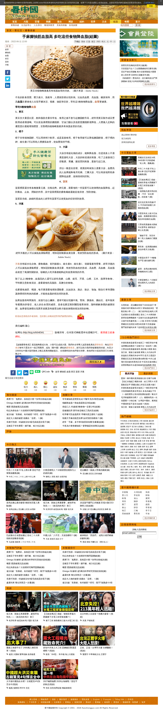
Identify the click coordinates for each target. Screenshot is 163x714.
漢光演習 (136, 424)
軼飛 (124, 498)
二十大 (21, 477)
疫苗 (122, 432)
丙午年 (22, 688)
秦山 (124, 507)
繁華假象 (23, 654)
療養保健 (15, 25)
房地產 (146, 450)
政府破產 (31, 654)
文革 (152, 478)
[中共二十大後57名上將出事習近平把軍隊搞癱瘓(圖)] (23, 449)
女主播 (123, 467)
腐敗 (135, 441)
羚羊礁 (62, 654)
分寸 (61, 539)
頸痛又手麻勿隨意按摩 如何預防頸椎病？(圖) (82, 418)
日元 (137, 450)
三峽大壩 (148, 427)
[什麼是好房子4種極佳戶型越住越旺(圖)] (129, 258)
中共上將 (31, 477)
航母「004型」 (52, 654)
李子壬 (149, 510)
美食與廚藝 (62, 25)
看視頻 (116, 702)
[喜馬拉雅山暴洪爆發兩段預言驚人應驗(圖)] (23, 482)
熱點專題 (126, 130)
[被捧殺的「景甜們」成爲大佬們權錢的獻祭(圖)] (97, 515)
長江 (127, 429)
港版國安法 (144, 429)
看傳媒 (98, 702)
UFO (139, 432)
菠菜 (7, 62)
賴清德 (145, 421)
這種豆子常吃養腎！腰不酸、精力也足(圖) (25, 426)
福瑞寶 (107, 702)
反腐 (139, 441)
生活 (115, 21)
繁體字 (85, 654)
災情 (96, 474)
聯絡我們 (44, 699)
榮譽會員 (99, 345)
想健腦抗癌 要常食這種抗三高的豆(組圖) (80, 410)
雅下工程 (49, 620)
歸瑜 (148, 495)
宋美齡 (146, 472)
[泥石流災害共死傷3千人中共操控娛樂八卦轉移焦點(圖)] (129, 202)
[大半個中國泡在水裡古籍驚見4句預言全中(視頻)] (23, 661)
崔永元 (138, 438)
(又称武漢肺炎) (133, 421)
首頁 (14, 21)
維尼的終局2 (58, 509)
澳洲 (153, 470)
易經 (144, 475)
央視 (128, 467)
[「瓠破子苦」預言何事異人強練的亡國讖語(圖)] (129, 235)
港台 (59, 21)
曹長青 (137, 513)
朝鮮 (122, 447)
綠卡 (134, 470)
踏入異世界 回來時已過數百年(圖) (135, 75)
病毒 (122, 424)
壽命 (148, 478)
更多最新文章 (149, 330)
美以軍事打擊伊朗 (129, 135)
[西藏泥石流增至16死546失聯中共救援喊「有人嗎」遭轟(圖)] (129, 157)
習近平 (128, 427)
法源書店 (58, 702)
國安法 (151, 424)
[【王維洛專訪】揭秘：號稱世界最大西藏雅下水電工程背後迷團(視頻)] (60, 593)
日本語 (130, 699)
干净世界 (33, 702)
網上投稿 (33, 699)
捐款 (54, 699)
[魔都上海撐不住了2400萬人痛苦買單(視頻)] (23, 627)
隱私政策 (85, 699)
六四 (150, 429)
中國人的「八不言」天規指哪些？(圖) (60, 535)
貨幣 (151, 447)
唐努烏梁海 (142, 461)
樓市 (150, 450)
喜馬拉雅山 (13, 509)
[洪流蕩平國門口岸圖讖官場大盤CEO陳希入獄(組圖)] (97, 482)
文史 (104, 21)
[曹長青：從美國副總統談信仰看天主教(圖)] (129, 247)
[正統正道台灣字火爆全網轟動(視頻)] (97, 627)
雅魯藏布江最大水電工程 (64, 620)
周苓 (124, 501)
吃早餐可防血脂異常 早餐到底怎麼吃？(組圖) (82, 414)
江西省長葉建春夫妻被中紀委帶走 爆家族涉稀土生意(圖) (147, 227)
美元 (147, 447)
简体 (83, 42)
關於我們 (63, 699)
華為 (147, 432)
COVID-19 (128, 424)
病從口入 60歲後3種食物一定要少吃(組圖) (81, 407)
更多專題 (151, 146)
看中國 (152, 441)
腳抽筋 (7, 53)
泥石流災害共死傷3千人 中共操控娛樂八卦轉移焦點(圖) (147, 205)
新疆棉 (122, 429)
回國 (126, 470)
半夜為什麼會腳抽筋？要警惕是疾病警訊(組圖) (83, 426)
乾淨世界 (49, 509)
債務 (139, 447)
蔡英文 (140, 452)
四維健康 (126, 513)
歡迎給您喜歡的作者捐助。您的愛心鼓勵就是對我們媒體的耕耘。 (44, 316)
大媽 (154, 452)
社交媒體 (149, 444)
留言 (93, 42)
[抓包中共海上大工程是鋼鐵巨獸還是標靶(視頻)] (60, 627)
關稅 (133, 435)
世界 (93, 21)
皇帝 (134, 475)
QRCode (46, 372)
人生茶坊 (38, 25)
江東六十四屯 (133, 461)
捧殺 (88, 542)
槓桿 (143, 447)
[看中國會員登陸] (139, 34)
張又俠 (70, 509)
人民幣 (122, 450)
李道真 (137, 495)
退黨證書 (78, 702)
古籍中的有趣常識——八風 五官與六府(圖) (139, 321)
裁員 (11, 654)
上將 (26, 477)
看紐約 (88, 702)
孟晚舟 (128, 435)
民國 (122, 472)
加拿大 (126, 447)
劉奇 (126, 475)
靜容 (136, 507)
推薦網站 (21, 702)
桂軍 (126, 472)
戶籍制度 (90, 620)
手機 (130, 478)
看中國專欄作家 (130, 487)
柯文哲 (126, 432)
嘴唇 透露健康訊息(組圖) (17, 407)
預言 (48, 688)
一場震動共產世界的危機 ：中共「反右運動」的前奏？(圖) (147, 194)
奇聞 (126, 21)
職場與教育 (49, 25)
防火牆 (122, 458)
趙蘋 (148, 504)
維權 (127, 458)
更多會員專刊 (149, 84)
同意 (151, 6)
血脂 (7, 56)
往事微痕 (131, 444)
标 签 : (9, 46)
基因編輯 (150, 455)
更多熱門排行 (149, 368)
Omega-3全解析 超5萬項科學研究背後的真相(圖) (28, 403)
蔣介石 (140, 472)
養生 (122, 481)
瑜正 (124, 510)
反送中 (122, 441)
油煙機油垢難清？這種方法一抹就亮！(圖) (139, 346)
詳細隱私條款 (149, 3)
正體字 (103, 654)
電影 (65, 509)
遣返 (152, 467)
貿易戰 (122, 427)
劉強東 (149, 452)
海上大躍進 (70, 654)
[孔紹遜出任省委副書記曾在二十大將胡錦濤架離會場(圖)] (23, 515)
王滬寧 (126, 438)
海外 (143, 470)
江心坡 (130, 464)
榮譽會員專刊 (129, 60)
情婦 (131, 441)
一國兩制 (123, 444)
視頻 (9, 588)
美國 (48, 21)
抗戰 (130, 472)
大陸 (26, 21)
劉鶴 (122, 438)
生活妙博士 (26, 25)
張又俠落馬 (126, 138)
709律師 (133, 458)
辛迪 (148, 513)
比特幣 (128, 450)
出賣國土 (140, 427)
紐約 (82, 21)
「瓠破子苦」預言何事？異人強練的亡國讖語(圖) (147, 238)
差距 (57, 477)
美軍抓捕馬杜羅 (128, 142)
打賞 (88, 42)
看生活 (18, 30)
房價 (122, 455)
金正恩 (151, 432)
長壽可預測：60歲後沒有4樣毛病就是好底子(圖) (28, 422)
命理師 (32, 509)
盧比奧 (151, 421)
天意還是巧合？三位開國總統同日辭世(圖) (139, 68)
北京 (145, 452)
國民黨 (142, 424)
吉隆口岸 (86, 509)
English (96, 699)
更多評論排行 (149, 410)
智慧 (122, 478)
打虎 (143, 441)
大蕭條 (16, 654)
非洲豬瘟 (131, 455)
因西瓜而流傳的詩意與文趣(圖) (134, 65)
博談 (70, 21)
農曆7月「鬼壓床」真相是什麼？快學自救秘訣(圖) (29, 399)
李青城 (149, 507)
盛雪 (136, 504)
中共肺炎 (123, 421)
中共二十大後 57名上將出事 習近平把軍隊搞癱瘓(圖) (147, 171)
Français (107, 699)
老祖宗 (52, 539)
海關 (148, 467)
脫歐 (131, 447)
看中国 (26, 11)
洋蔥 (7, 65)
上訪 (138, 458)
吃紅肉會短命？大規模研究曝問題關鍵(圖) (25, 410)
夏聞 (148, 498)
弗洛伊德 (133, 432)
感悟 (126, 478)
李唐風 (149, 501)
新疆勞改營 (143, 464)
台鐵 (147, 424)
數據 (100, 474)
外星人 (143, 478)
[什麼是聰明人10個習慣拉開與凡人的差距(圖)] (60, 449)
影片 (138, 21)
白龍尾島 (123, 464)
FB (154, 444)
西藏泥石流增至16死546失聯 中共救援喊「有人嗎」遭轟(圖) (146, 160)
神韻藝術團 (45, 702)
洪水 (131, 429)
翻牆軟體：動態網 (130, 702)
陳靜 (136, 501)
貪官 (127, 441)
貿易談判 (152, 435)
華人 (132, 467)
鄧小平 (152, 472)
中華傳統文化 (94, 654)
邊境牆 (138, 435)
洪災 (28, 688)
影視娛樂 (73, 25)
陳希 (106, 509)
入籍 (130, 470)
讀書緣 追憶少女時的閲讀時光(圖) (135, 81)
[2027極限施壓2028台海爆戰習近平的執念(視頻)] (60, 661)
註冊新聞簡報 (129, 524)
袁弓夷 (136, 429)
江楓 (136, 510)
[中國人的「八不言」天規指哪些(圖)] (60, 515)
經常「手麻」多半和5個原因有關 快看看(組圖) (83, 422)
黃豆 (7, 59)
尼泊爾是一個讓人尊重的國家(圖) (95, 470)
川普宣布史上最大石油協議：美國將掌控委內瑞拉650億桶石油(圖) (147, 216)
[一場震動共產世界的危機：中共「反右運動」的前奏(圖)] (129, 191)
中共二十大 (13, 477)
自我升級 (63, 477)
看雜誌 (68, 702)
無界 (143, 702)
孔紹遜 (11, 542)
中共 (143, 432)
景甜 (84, 542)
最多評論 (129, 373)
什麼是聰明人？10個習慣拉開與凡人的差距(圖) (147, 283)
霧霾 (145, 455)
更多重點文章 (149, 291)
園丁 (124, 504)
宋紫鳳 (125, 492)
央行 (135, 447)
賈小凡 (125, 495)
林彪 (122, 475)
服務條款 (74, 699)
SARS (135, 464)
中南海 (143, 438)
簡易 (148, 492)
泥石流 (91, 474)
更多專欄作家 (149, 518)
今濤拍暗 (138, 492)
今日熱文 (12, 444)
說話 (57, 539)
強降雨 (16, 688)
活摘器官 (123, 461)
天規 (47, 539)
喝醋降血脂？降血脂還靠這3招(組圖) (78, 403)
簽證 (122, 470)
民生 (138, 470)
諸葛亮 (138, 475)
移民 (136, 467)
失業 (84, 620)
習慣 (53, 477)
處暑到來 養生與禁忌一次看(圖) (20, 583)
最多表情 (148, 373)
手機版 (77, 42)
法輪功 (143, 458)
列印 (98, 42)
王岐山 (122, 435)
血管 (7, 49)
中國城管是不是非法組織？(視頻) (135, 404)
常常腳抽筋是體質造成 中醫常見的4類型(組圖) (83, 399)
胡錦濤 (17, 542)
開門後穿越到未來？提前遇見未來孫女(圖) (139, 327)
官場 (37, 21)
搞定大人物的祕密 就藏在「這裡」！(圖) (24, 418)
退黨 (154, 429)
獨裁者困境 (67, 688)
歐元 (133, 450)
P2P (141, 455)
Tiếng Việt (119, 699)
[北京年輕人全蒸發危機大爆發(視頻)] (97, 593)
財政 (154, 450)
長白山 (149, 461)
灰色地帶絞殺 (56, 688)
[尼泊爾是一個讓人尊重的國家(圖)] (97, 449)
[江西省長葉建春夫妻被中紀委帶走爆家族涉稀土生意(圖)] (129, 224)
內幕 (148, 438)
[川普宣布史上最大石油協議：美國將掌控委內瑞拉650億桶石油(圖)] (129, 213)
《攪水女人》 (103, 542)
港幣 (141, 450)
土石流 (27, 509)
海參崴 (130, 452)
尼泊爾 (85, 474)
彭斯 (143, 435)
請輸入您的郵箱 (139, 529)
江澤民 (132, 438)
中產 (126, 452)
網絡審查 (149, 458)
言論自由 (150, 464)
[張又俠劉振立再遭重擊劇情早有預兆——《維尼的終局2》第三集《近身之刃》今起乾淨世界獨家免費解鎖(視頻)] (60, 482)
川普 (141, 421)
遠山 (136, 498)
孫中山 (134, 472)
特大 (103, 42)
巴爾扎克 (94, 542)
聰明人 (48, 477)
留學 (144, 467)
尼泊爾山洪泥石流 (97, 509)
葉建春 (111, 509)
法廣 (144, 444)
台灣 (135, 452)
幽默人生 (149, 475)
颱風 (11, 688)
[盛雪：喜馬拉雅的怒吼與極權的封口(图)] (129, 269)
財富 (122, 452)
